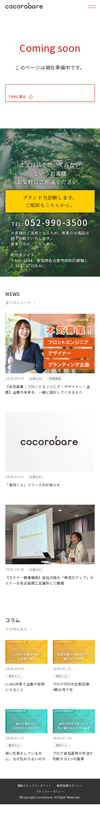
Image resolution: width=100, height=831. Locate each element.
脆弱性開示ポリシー (70, 785)
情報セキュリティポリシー (34, 785)
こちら (40, 243)
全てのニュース (18, 302)
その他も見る (16, 629)
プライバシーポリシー (50, 791)
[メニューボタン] (92, 6)
